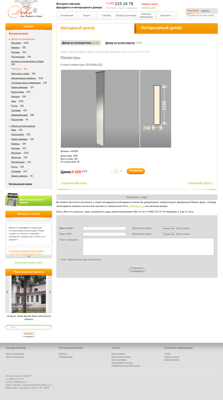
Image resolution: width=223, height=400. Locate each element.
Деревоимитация (19, 115)
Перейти (205, 10)
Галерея (106, 15)
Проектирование (118, 354)
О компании (67, 15)
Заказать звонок (150, 4)
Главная (64, 52)
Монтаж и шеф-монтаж (121, 357)
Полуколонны (18, 57)
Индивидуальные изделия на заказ (126, 366)
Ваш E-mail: (67, 228)
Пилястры (115, 52)
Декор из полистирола (23, 126)
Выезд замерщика (119, 360)
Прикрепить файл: (142, 228)
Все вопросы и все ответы (29, 262)
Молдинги (16, 43)
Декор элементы (19, 176)
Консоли (15, 96)
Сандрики (16, 110)
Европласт (63, 354)
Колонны (15, 52)
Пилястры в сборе (20, 73)
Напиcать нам (148, 7)
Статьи (167, 354)
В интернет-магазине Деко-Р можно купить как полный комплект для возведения (26, 254)
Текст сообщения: (69, 239)
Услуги (86, 15)
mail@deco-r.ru (136, 206)
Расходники (17, 119)
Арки (13, 101)
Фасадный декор (77, 52)
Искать (29, 333)
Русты (14, 106)
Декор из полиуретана (98, 52)
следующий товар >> (200, 183)
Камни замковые (19, 87)
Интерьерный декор (20, 184)
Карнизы (15, 47)
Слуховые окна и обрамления (26, 83)
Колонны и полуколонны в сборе (27, 61)
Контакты (166, 15)
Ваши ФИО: (66, 234)
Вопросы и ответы (172, 357)
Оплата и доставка (126, 15)
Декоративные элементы (23, 78)
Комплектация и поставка (122, 363)
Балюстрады (17, 92)
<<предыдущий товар (74, 183)
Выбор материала (171, 360)
